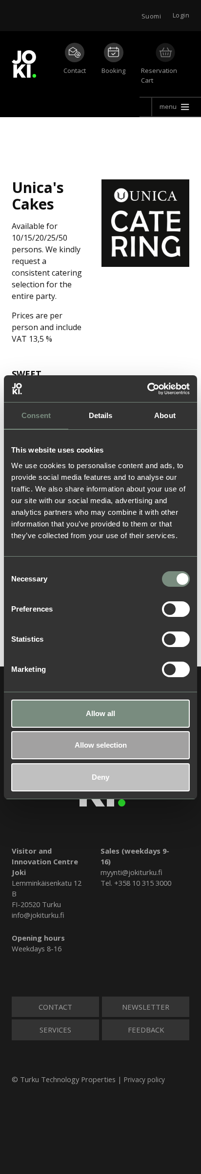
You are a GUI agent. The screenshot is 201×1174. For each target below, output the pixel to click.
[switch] (176, 609)
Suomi (151, 16)
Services (55, 1029)
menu (168, 106)
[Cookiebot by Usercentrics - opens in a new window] (147, 389)
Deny (100, 777)
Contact (74, 70)
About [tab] (165, 415)
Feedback (146, 1029)
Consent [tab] (36, 415)
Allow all (100, 713)
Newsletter (145, 1007)
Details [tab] (101, 415)
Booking (113, 70)
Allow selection (101, 745)
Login (181, 15)
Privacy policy (144, 1079)
